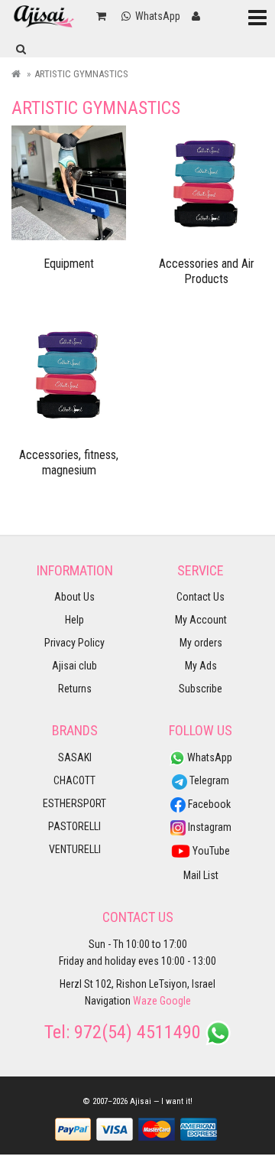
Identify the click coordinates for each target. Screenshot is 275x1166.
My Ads (201, 666)
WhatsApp (208, 757)
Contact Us (200, 597)
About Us (74, 597)
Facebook (208, 804)
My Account (201, 620)
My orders (201, 643)
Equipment (69, 263)
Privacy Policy (74, 643)
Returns (75, 688)
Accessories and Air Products (206, 271)
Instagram (208, 827)
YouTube (210, 851)
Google (175, 1001)
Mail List (200, 875)
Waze (145, 1001)
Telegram (208, 780)
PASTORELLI (74, 826)
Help (74, 620)
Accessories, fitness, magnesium (68, 462)
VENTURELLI (75, 849)
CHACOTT (74, 780)
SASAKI (75, 757)
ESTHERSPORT (74, 803)
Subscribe (200, 688)
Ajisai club (74, 666)
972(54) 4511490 (137, 1032)
